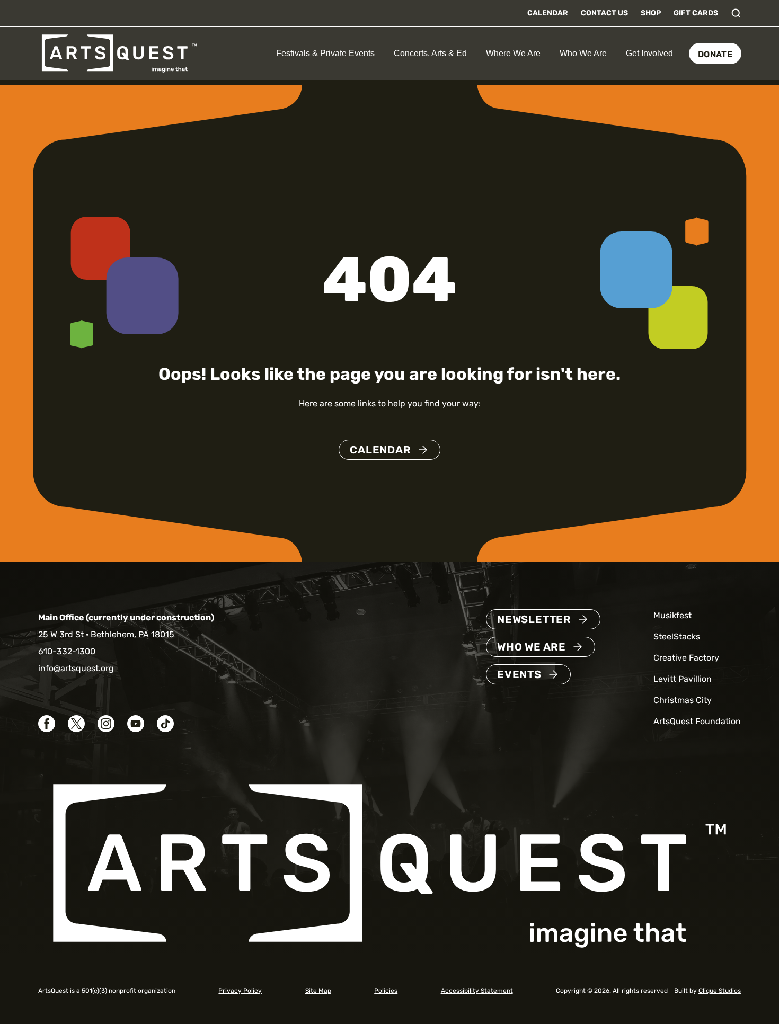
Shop (651, 12)
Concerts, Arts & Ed (430, 53)
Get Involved (649, 53)
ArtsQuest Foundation (697, 721)
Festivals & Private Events (325, 53)
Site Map (318, 990)
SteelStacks (676, 636)
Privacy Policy (240, 990)
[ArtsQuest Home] (119, 53)
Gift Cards (696, 12)
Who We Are (583, 53)
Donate (715, 54)
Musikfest (672, 615)
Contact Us (604, 12)
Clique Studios (719, 990)
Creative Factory (686, 658)
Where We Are (513, 53)
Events (519, 674)
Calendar (547, 12)
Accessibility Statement (477, 990)
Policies (385, 990)
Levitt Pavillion (682, 679)
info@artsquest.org (76, 668)
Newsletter (534, 619)
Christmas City (682, 700)
